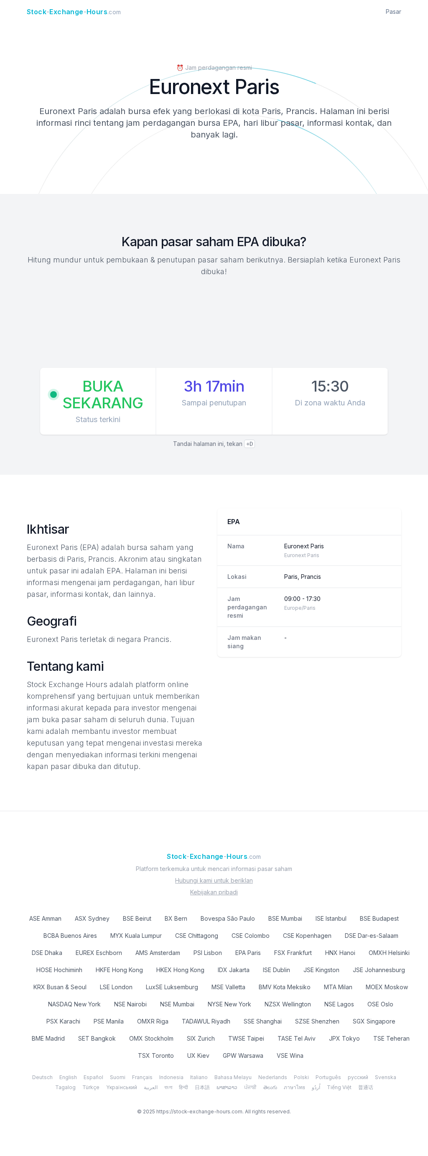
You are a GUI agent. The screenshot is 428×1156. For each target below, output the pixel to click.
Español (93, 1077)
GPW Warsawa (243, 1055)
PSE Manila (109, 1021)
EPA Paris (248, 952)
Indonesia (171, 1077)
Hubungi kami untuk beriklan (214, 880)
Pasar (393, 11)
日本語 (202, 1087)
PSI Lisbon (208, 952)
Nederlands (272, 1077)
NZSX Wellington (288, 1004)
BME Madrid (48, 1038)
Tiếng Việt (339, 1087)
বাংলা (168, 1087)
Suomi (117, 1077)
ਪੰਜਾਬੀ (250, 1087)
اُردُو (316, 1087)
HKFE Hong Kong (119, 969)
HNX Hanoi (340, 952)
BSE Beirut (137, 918)
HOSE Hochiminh (59, 969)
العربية (151, 1087)
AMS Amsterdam (157, 952)
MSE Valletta (228, 986)
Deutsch (42, 1077)
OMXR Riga (152, 1021)
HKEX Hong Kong (180, 969)
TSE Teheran (391, 1038)
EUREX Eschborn (99, 952)
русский (358, 1077)
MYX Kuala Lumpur (136, 935)
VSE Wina (290, 1055)
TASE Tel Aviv (297, 1038)
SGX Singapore (374, 1021)
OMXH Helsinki (389, 952)
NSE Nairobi (130, 1004)
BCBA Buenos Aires (70, 935)
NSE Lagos (339, 1004)
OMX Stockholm (151, 1038)
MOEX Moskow (387, 986)
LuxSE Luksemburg (172, 986)
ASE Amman (45, 918)
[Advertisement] (214, 323)
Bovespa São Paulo (228, 918)
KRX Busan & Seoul (60, 986)
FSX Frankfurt (293, 952)
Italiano (199, 1077)
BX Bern (176, 918)
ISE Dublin (276, 969)
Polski (301, 1077)
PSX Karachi (63, 1021)
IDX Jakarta (234, 969)
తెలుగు (270, 1087)
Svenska (385, 1077)
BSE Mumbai (285, 918)
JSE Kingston (321, 969)
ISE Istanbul (331, 918)
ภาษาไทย (294, 1087)
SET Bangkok (97, 1038)
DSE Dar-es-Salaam (371, 935)
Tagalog (65, 1087)
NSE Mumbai (177, 1004)
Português (328, 1077)
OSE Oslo (380, 1004)
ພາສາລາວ (227, 1087)
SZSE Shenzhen (317, 1021)
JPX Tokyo (344, 1038)
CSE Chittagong (196, 935)
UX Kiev (198, 1055)
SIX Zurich (201, 1038)
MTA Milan (338, 986)
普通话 (365, 1087)
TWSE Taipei (246, 1038)
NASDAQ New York (74, 1004)
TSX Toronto (156, 1055)
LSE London (116, 986)
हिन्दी (183, 1087)
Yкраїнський (121, 1087)
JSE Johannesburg (379, 969)
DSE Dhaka (47, 952)
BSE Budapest (379, 918)
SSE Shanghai (263, 1021)
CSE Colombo (251, 935)
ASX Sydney (92, 918)
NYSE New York (229, 1004)
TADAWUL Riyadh (206, 1021)
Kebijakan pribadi (214, 892)
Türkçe (90, 1087)
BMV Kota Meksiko (285, 986)
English (68, 1077)
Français (142, 1077)
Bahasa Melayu (233, 1077)
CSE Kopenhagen (307, 935)
